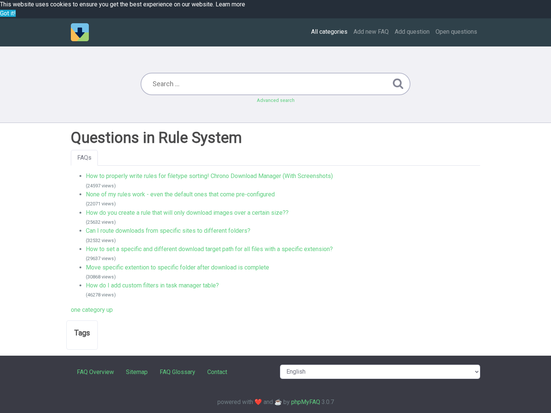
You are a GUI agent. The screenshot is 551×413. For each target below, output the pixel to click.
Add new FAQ (371, 31)
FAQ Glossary (177, 372)
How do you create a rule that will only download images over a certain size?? (187, 212)
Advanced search (276, 100)
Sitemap (137, 372)
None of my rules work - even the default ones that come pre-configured (180, 194)
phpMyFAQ (305, 402)
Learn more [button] (230, 4)
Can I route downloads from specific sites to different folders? (168, 230)
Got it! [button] (8, 13)
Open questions (456, 31)
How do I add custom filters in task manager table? (152, 285)
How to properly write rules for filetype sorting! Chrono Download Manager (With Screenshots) (209, 176)
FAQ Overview (95, 372)
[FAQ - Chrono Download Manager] (80, 32)
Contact (217, 372)
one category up (92, 309)
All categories (329, 31)
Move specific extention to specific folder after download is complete (177, 267)
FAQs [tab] (84, 157)
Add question (412, 31)
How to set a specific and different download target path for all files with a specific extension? (209, 249)
